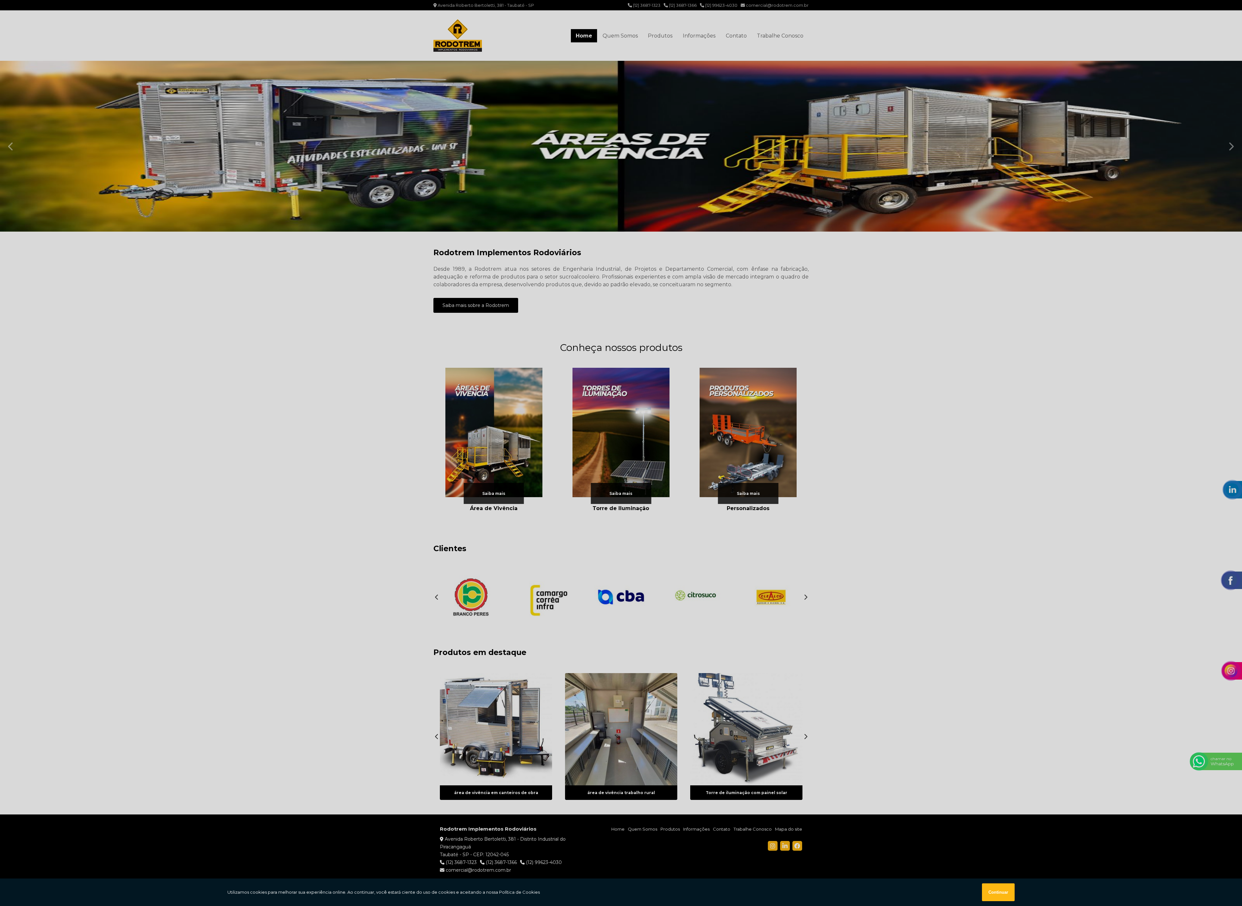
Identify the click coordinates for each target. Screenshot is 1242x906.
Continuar (998, 892)
